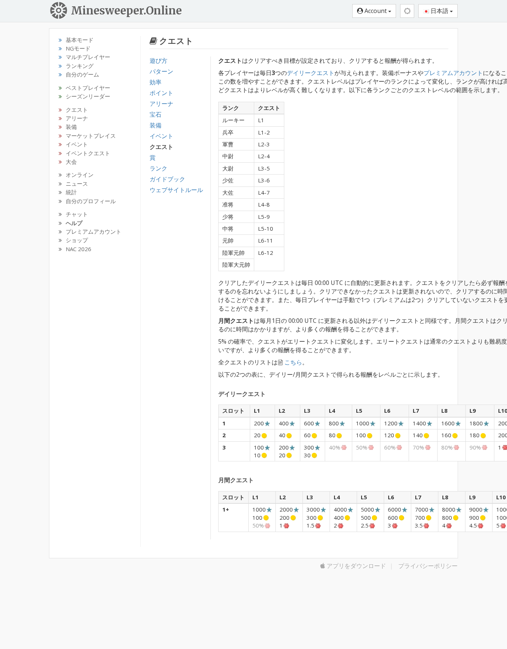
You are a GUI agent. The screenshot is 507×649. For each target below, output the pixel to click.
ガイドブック (167, 179)
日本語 (439, 11)
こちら (293, 362)
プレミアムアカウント (453, 73)
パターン (161, 71)
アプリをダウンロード (355, 566)
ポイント (161, 93)
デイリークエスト (310, 73)
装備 (155, 125)
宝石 (155, 114)
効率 (155, 82)
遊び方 (158, 60)
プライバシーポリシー (428, 566)
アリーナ (161, 104)
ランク (158, 168)
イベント (161, 136)
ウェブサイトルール (176, 190)
